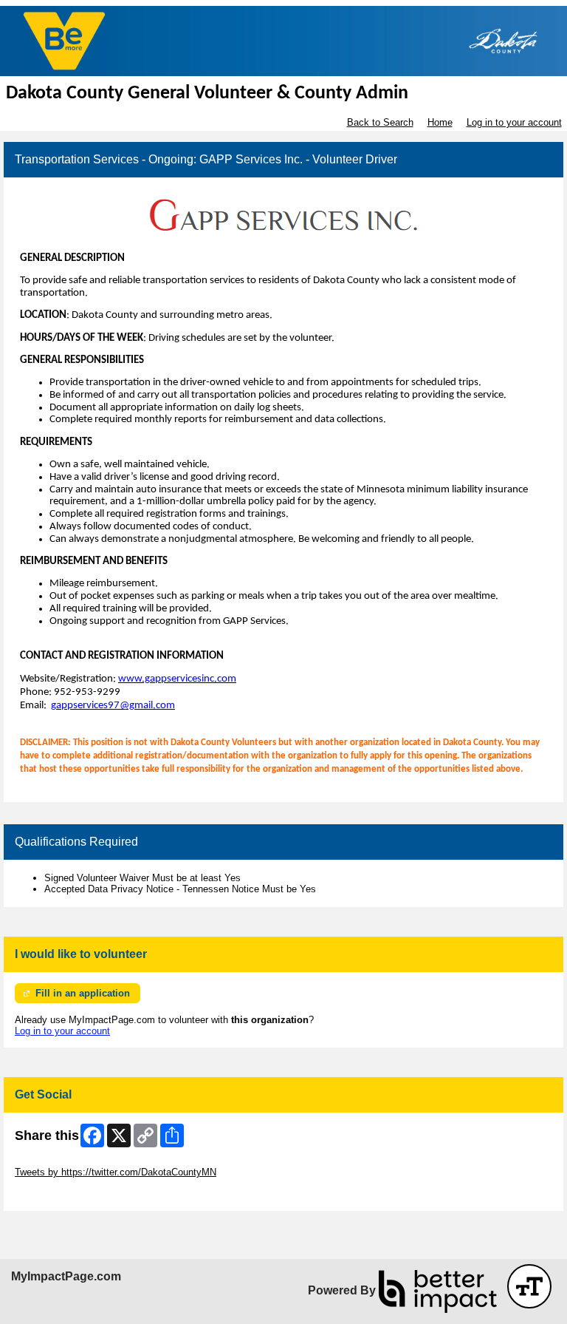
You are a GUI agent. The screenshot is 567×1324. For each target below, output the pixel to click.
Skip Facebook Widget (63, 1194)
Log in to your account (514, 122)
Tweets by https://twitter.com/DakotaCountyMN (115, 1172)
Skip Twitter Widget (56, 1161)
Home (440, 122)
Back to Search (380, 122)
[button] (529, 1286)
